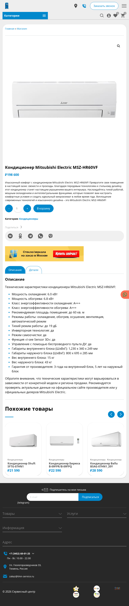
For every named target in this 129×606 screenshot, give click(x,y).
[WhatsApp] (40, 236)
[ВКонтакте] (10, 236)
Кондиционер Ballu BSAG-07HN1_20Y (104, 465)
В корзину (43, 208)
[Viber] (50, 236)
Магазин (22, 28)
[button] (119, 46)
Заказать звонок (104, 6)
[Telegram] (30, 236)
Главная (9, 28)
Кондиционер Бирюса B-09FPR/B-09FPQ (64, 465)
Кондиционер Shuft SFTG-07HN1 (21, 465)
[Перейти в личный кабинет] (109, 16)
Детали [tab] (33, 270)
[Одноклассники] (20, 236)
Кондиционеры (28, 218)
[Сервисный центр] (7, 6)
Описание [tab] (15, 270)
